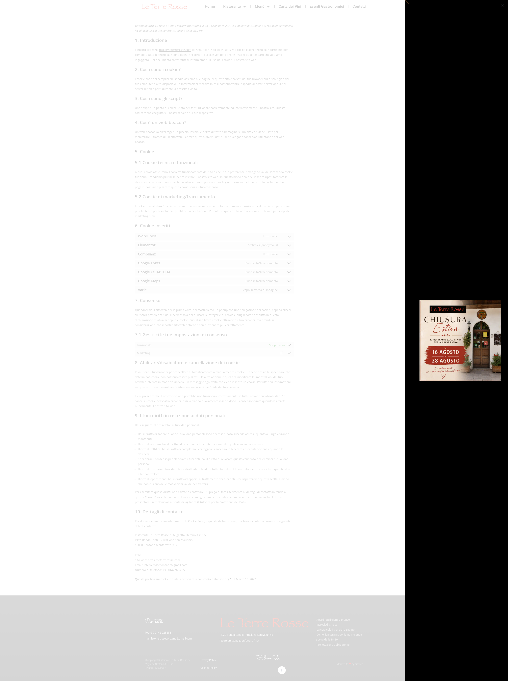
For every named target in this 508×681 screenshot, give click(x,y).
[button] (502, 5)
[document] (254, 340)
